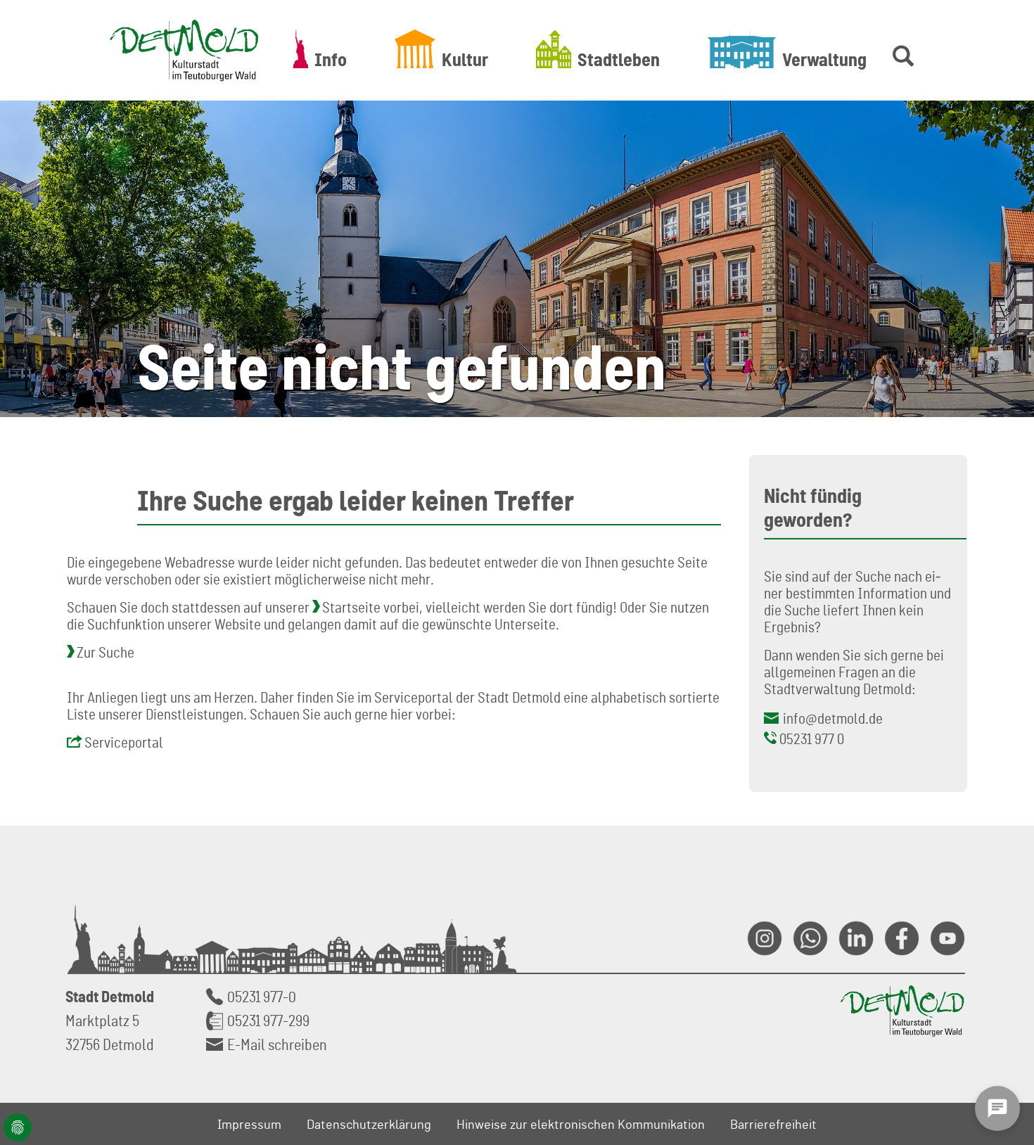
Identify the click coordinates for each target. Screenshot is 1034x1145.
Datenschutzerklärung (369, 1124)
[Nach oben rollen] (1006, 980)
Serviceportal (123, 742)
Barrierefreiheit (773, 1124)
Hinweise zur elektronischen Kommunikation (581, 1124)
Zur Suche (105, 652)
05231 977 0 (811, 738)
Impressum (249, 1124)
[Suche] (900, 49)
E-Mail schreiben (277, 1044)
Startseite (351, 607)
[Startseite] (184, 50)
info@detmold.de (833, 718)
